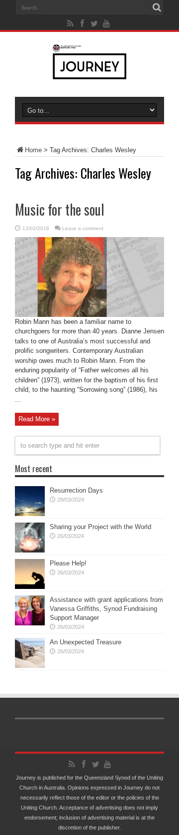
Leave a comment (82, 228)
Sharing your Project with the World (100, 527)
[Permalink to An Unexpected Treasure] (30, 665)
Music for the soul (59, 209)
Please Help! (68, 563)
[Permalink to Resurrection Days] (30, 514)
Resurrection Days (76, 490)
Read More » (36, 419)
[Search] (156, 7)
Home (33, 150)
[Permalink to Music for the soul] (89, 314)
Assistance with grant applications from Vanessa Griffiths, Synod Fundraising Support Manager (106, 608)
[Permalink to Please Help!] (30, 586)
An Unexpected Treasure (85, 642)
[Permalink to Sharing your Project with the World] (30, 550)
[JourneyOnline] (90, 72)
